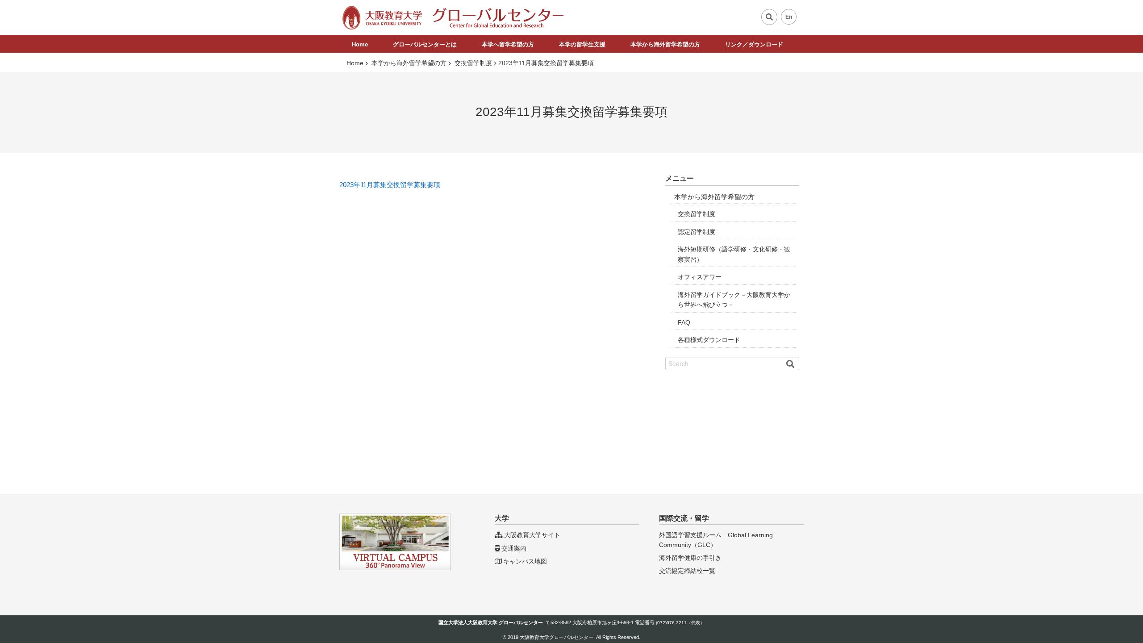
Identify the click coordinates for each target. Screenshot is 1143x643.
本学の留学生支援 (582, 44)
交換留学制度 (696, 214)
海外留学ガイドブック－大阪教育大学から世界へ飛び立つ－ (734, 300)
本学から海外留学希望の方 (665, 44)
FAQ (684, 322)
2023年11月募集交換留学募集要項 (389, 184)
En (788, 17)
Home (360, 44)
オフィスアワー (700, 277)
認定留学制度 (696, 232)
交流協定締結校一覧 (687, 570)
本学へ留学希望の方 (508, 44)
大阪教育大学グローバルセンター (556, 637)
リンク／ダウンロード (754, 44)
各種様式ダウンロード (709, 340)
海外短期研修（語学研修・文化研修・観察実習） (734, 254)
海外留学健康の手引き (690, 557)
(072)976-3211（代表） (680, 622)
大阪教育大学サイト (532, 535)
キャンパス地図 (525, 561)
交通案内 (513, 548)
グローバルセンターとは (425, 44)
